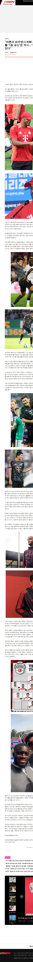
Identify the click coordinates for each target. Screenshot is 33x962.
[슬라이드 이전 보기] (22, 896)
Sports (7, 38)
